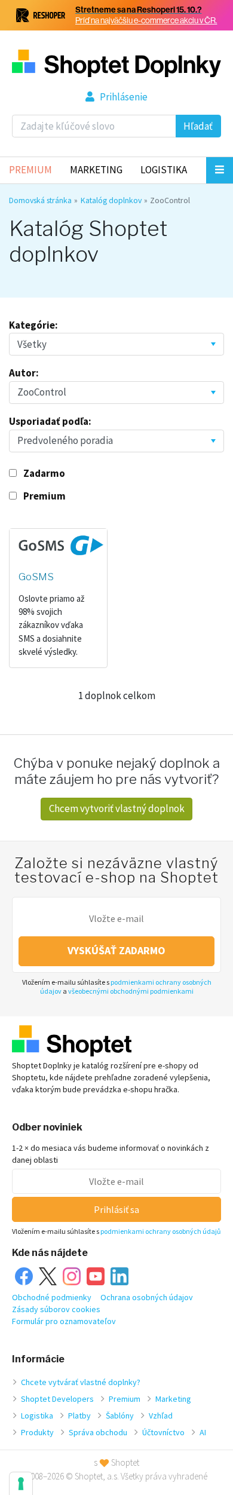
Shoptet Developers (57, 1398)
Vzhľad (161, 1415)
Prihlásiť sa (116, 1209)
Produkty (37, 1432)
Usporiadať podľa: (50, 421)
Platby (79, 1415)
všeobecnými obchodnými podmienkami (131, 991)
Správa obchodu (98, 1432)
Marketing (96, 169)
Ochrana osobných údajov (146, 1297)
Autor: (24, 372)
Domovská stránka (40, 200)
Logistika (163, 169)
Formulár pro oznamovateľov (64, 1321)
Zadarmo (44, 473)
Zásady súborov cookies (56, 1309)
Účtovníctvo (163, 1432)
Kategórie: (33, 325)
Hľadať (198, 126)
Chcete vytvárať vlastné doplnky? (80, 1382)
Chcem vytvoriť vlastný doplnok (117, 808)
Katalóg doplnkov (111, 200)
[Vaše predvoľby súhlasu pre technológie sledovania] (21, 1483)
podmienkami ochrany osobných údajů (160, 1231)
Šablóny (120, 1415)
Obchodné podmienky (51, 1297)
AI (203, 1432)
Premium (30, 169)
